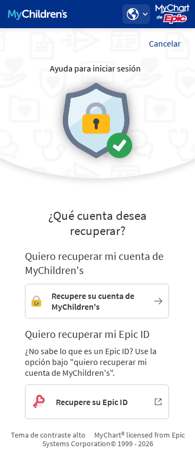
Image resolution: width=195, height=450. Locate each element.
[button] (136, 14)
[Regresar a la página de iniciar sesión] (37, 14)
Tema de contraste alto (48, 435)
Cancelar (165, 43)
